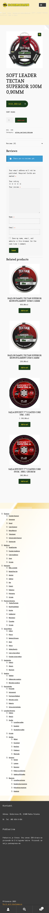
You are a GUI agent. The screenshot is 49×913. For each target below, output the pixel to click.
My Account (8, 909)
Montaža (16, 754)
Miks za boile (13, 568)
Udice (11, 631)
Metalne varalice (14, 683)
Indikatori (12, 614)
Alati (10, 642)
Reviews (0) (11, 143)
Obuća (11, 666)
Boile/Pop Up (13, 571)
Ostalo (11, 562)
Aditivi (11, 579)
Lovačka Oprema (9, 711)
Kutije (11, 610)
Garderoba (7, 660)
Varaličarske (13, 547)
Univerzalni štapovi (15, 538)
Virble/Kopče (13, 649)
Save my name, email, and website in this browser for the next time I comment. (22, 241)
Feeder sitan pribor (15, 656)
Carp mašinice (13, 555)
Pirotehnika (8, 686)
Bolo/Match (13, 530)
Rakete (11, 703)
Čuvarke (11, 621)
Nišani (16, 739)
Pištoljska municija (20, 787)
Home (4, 12)
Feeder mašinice (14, 551)
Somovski (12, 541)
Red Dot (16, 746)
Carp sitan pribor (14, 653)
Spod (10, 523)
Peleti (11, 586)
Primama (12, 593)
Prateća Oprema (9, 601)
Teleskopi (12, 534)
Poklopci (16, 750)
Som (10, 558)
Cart (38, 907)
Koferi (16, 760)
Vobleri (11, 675)
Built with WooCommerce (12, 904)
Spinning (12, 519)
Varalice (6, 673)
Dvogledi (17, 743)
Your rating (14, 181)
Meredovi (12, 618)
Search (24, 909)
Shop (9, 12)
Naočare (11, 670)
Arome (11, 575)
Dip (10, 582)
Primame (7, 566)
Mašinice (7, 545)
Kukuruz (11, 590)
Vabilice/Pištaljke (19, 774)
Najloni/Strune (14, 638)
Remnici (16, 767)
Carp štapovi (13, 527)
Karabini (16, 726)
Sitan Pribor (8, 629)
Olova (11, 645)
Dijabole (16, 791)
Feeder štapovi (14, 516)
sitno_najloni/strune (21, 12)
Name (11, 217)
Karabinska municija (20, 784)
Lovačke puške (18, 722)
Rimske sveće (13, 700)
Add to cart (20, 120)
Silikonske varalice (15, 679)
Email (12, 227)
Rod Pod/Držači (14, 607)
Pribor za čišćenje (19, 771)
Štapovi (6, 514)
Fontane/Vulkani (14, 696)
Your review (14, 187)
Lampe (16, 763)
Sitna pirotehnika (15, 707)
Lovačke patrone (19, 780)
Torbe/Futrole (13, 603)
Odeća (11, 662)
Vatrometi (12, 692)
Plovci (11, 634)
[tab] (24, 143)
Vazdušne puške (19, 730)
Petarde (11, 689)
